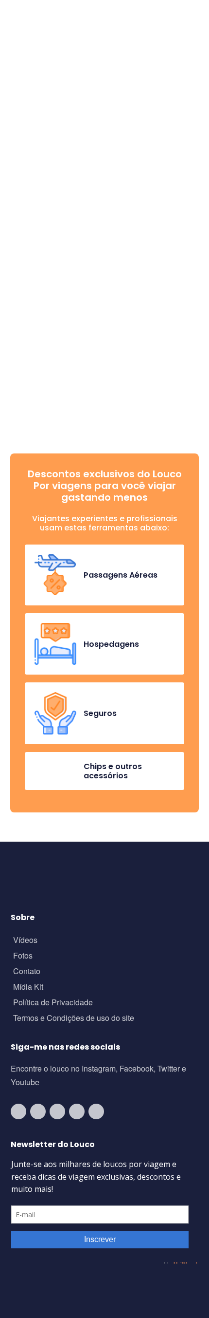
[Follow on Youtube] (18, 1111)
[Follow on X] (77, 1111)
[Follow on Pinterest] (96, 1111)
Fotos (23, 956)
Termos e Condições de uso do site (73, 1018)
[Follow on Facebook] (57, 1111)
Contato (26, 972)
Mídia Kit (28, 987)
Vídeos (25, 940)
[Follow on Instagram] (38, 1111)
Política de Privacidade (53, 1003)
